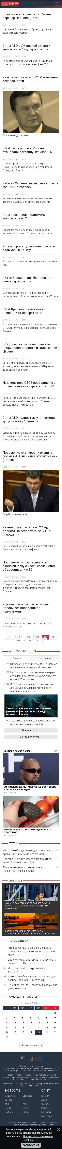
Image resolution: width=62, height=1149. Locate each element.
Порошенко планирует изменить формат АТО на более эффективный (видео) (30, 456)
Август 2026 (31, 1003)
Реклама (45, 1108)
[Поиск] (50, 3)
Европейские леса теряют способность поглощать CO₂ (32, 961)
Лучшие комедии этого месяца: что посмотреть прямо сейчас (31, 869)
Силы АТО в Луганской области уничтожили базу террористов (26, 47)
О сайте (45, 1104)
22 (46, 1027)
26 (22, 1032)
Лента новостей (30, 736)
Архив (44, 1100)
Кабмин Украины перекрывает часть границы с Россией (30, 185)
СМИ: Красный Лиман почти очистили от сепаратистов (24, 311)
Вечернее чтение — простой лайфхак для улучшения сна (32, 986)
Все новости (29, 730)
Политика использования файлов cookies (31, 1079)
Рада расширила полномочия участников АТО (25, 216)
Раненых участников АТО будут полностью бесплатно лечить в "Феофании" (27, 531)
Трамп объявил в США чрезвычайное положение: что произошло (32, 722)
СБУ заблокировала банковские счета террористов (27, 279)
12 (22, 1022)
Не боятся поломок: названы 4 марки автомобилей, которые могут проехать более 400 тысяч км (33, 676)
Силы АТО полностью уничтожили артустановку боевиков (29, 419)
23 (55, 1027)
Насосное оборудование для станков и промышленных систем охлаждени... (31, 852)
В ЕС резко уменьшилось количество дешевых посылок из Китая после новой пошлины (32, 688)
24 (7, 1032)
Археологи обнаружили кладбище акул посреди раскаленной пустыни (31, 978)
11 (14, 1022)
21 (38, 1027)
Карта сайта (47, 1116)
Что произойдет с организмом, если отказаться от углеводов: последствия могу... (31, 951)
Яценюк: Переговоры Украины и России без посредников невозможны (27, 607)
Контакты (46, 1112)
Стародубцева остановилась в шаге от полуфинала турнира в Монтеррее (33, 665)
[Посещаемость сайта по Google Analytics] (35, 1059)
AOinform (12, 4)
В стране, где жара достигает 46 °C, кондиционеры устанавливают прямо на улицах (29, 932)
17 (7, 1027)
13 (30, 1022)
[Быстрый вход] (44, 3)
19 (22, 1027)
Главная (45, 1096)
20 (30, 1027)
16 (55, 1022)
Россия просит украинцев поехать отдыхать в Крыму (29, 248)
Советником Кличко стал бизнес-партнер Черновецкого (28, 16)
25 (14, 1032)
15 (46, 1022)
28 (38, 1032)
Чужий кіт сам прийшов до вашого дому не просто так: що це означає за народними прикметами (27, 906)
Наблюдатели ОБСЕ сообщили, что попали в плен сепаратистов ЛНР (29, 384)
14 (38, 1022)
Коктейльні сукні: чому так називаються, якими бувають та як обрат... (31, 860)
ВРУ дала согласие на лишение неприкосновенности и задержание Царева (30, 347)
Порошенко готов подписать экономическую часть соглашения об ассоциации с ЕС (29, 566)
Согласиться (31, 1145)
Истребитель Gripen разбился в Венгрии (27, 970)
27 (30, 1032)
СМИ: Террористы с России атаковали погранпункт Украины (28, 150)
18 (14, 1027)
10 (7, 1022)
